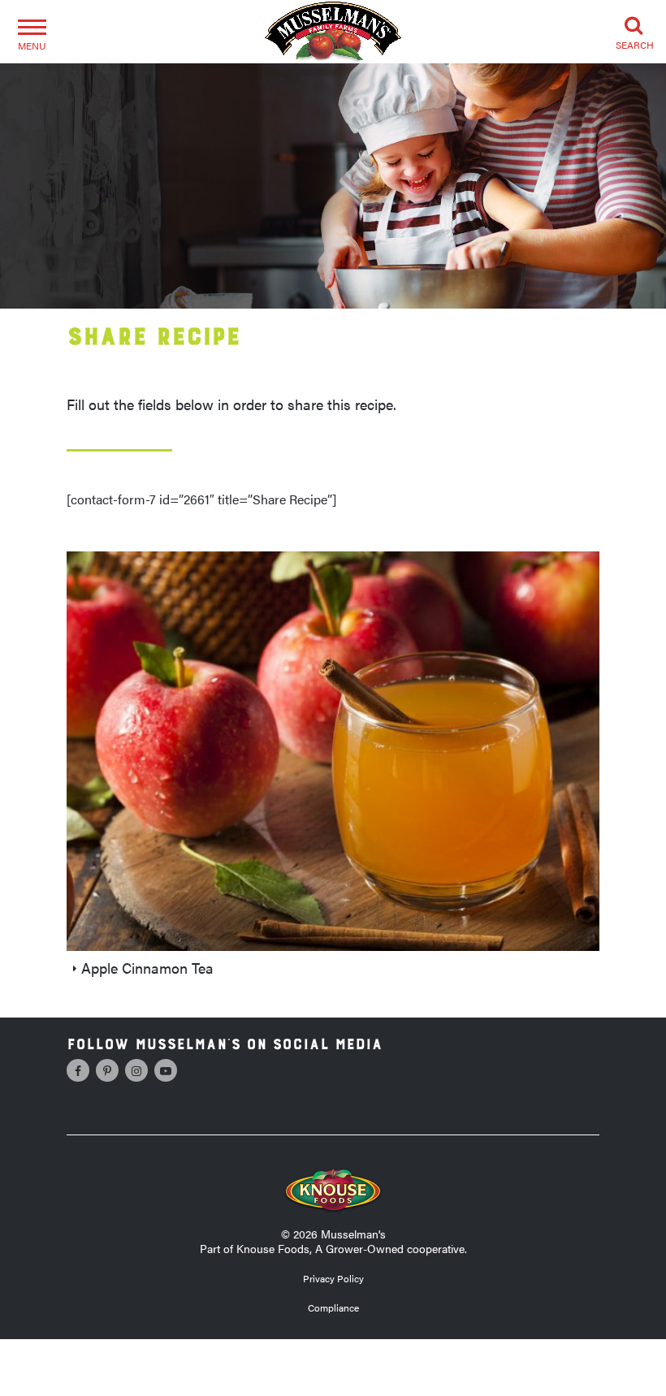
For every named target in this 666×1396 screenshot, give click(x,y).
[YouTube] (165, 1070)
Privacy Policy (333, 1278)
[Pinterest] (107, 1070)
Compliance (333, 1307)
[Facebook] (78, 1070)
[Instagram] (136, 1070)
